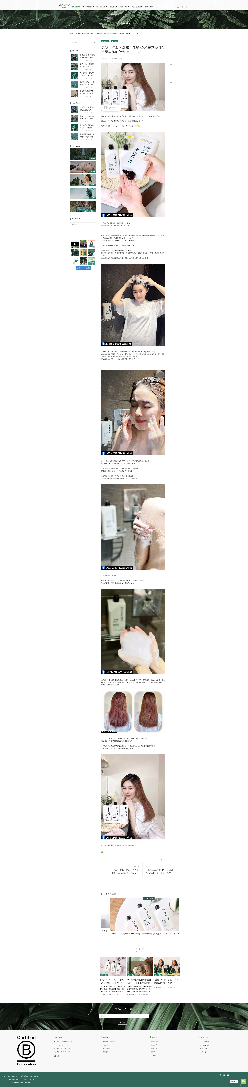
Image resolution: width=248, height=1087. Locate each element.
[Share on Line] (171, 83)
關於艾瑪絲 (124, 7)
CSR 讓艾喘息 (204, 1045)
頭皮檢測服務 (101, 7)
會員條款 (154, 1055)
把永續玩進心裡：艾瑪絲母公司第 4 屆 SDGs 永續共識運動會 (88, 83)
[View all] (83, 154)
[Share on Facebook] (171, 77)
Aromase (112, 108)
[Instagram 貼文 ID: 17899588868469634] (75, 244)
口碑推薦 (114, 41)
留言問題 (56, 1056)
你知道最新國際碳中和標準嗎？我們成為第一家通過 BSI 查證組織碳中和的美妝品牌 (87, 74)
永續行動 (148, 7)
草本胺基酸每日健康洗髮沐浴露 (123, 845)
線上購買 (89, 7)
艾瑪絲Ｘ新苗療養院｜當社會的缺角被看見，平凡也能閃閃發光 (87, 56)
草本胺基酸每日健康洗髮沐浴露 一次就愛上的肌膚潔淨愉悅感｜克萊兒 (139, 981)
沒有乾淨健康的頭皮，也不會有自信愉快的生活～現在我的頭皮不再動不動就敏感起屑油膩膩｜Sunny (166, 981)
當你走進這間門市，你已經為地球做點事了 (87, 92)
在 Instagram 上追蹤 (84, 268)
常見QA (153, 1052)
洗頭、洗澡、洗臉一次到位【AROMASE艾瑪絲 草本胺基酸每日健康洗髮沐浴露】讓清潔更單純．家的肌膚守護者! (125, 871)
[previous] (103, 917)
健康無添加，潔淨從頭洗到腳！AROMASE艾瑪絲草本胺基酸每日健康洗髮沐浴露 (140, 933)
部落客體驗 (105, 41)
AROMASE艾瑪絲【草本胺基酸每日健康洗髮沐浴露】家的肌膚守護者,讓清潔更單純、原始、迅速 (159, 871)
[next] (176, 916)
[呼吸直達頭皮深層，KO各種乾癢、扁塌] (83, 261)
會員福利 (113, 7)
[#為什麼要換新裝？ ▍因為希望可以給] (75, 252)
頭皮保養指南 (136, 7)
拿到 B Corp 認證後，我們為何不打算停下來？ (88, 65)
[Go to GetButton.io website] (243, 1085)
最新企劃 (75, 7)
